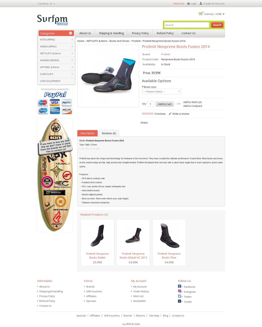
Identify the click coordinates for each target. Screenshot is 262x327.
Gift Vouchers (94, 291)
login (194, 3)
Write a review (180, 113)
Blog (165, 315)
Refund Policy (165, 33)
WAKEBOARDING (49, 60)
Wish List (138, 296)
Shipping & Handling (111, 33)
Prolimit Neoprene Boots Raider (97, 255)
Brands (90, 286)
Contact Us (188, 33)
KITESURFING (47, 39)
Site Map (154, 315)
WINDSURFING (48, 46)
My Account (140, 286)
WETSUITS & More (50, 53)
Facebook (189, 286)
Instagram (190, 291)
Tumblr (188, 301)
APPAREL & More (49, 67)
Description (87, 133)
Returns (140, 315)
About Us (85, 33)
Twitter (188, 296)
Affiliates (91, 296)
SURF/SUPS (46, 74)
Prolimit (165, 54)
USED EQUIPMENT (50, 81)
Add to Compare (192, 106)
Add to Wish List (192, 102)
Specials (91, 301)
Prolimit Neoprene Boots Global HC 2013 (133, 255)
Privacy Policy (140, 33)
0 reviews (160, 113)
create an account (213, 3)
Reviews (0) (109, 133)
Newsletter (139, 301)
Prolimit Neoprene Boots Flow (169, 255)
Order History (141, 291)
